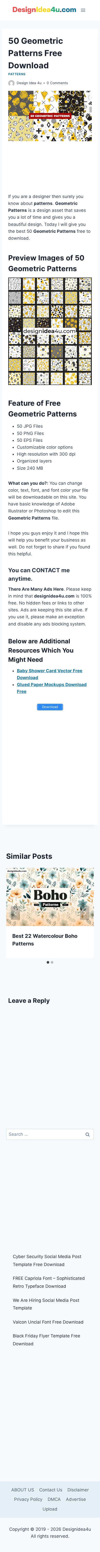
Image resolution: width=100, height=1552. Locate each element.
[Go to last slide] (15, 913)
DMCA (54, 1499)
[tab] (48, 962)
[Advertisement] (50, 170)
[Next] (84, 913)
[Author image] (11, 83)
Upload (50, 1509)
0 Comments (57, 83)
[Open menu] (83, 10)
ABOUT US (22, 1489)
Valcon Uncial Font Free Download (48, 1322)
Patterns (17, 74)
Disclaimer (78, 1489)
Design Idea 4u (29, 83)
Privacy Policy (28, 1499)
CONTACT (46, 570)
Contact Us (50, 1489)
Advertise (76, 1499)
